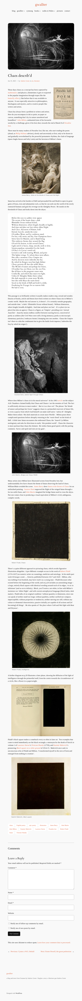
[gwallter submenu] (24, 10)
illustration (43, 825)
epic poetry (32, 825)
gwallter (41, 4)
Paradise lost (52, 829)
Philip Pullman (21, 134)
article (60, 401)
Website (11, 913)
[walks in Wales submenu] (54, 10)
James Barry (38, 486)
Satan (11, 833)
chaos (11, 825)
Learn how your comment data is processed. (53, 943)
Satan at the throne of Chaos (58, 486)
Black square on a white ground (28, 748)
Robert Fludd (65, 571)
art (32, 81)
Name (11, 893)
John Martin (30, 492)
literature (37, 81)
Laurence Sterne (23, 745)
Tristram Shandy (37, 745)
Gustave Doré (29, 489)
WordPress (19, 993)
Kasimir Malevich (60, 745)
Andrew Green (25, 81)
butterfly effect (13, 98)
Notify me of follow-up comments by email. (26, 924)
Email (11, 903)
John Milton (21, 120)
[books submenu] (40, 10)
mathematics (12, 93)
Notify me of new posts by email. (22, 928)
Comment (12, 868)
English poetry (21, 825)
